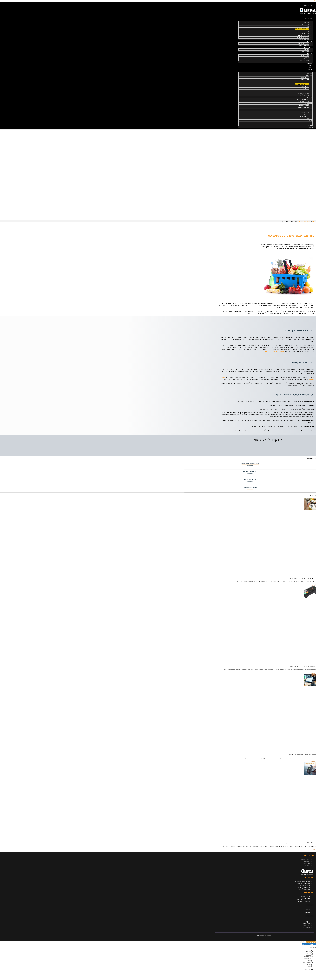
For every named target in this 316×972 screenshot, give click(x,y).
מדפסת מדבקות (305, 55)
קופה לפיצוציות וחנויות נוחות (302, 35)
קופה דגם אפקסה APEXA (303, 43)
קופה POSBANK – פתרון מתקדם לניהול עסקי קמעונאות (301, 843)
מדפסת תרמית (305, 62)
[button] (309, 944)
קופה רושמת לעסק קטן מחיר (304, 221)
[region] (158, 174)
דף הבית (314, 221)
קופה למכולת (306, 26)
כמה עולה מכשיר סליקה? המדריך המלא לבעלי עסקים (302, 578)
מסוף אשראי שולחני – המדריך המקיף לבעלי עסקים (303, 667)
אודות (311, 123)
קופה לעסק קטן (305, 22)
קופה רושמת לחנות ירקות (303, 37)
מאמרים (310, 125)
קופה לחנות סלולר (305, 31)
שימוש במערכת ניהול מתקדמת (274, 351)
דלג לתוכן (313, 1)
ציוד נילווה (309, 53)
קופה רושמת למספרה (304, 39)
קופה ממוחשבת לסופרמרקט (302, 29)
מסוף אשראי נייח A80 (304, 49)
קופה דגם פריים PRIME (303, 101)
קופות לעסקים (308, 20)
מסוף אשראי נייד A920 (303, 51)
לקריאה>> (313, 585)
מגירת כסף (306, 58)
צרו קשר (309, 69)
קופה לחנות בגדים (305, 33)
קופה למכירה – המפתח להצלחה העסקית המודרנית (302, 755)
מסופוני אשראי (308, 47)
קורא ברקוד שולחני (304, 60)
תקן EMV (310, 121)
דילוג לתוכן (302, 942)
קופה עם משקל (305, 24)
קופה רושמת (309, 73)
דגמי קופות (309, 41)
